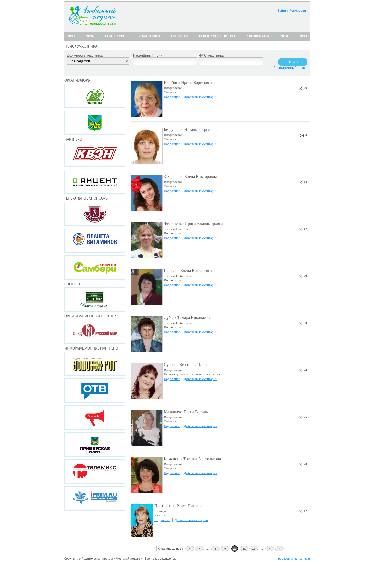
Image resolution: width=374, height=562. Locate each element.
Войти (282, 10)
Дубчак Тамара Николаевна (188, 317)
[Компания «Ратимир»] (94, 214)
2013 (303, 36)
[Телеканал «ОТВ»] (94, 390)
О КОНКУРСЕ (116, 36)
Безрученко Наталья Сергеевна (191, 129)
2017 (71, 36)
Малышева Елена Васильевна (189, 411)
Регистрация (298, 10)
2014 (284, 36)
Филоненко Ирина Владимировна (193, 223)
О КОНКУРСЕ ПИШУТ (217, 36)
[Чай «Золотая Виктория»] (94, 299)
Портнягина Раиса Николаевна (181, 506)
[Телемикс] (94, 471)
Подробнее (172, 97)
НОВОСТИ (179, 36)
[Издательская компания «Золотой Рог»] (94, 364)
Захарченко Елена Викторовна (190, 176)
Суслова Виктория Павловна (189, 364)
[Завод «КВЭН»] (94, 155)
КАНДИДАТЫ (257, 36)
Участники (149, 36)
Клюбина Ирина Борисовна (188, 82)
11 (244, 548)
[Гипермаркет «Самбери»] (94, 267)
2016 (90, 36)
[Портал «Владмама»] (94, 96)
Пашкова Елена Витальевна (188, 270)
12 (253, 548)
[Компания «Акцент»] (94, 182)
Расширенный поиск (290, 68)
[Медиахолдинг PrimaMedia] (94, 417)
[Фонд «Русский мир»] (94, 332)
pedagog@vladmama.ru (294, 558)
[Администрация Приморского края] (94, 123)
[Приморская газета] (94, 444)
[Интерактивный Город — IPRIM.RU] (94, 498)
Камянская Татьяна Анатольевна (192, 459)
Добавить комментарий (200, 97)
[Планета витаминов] (94, 241)
